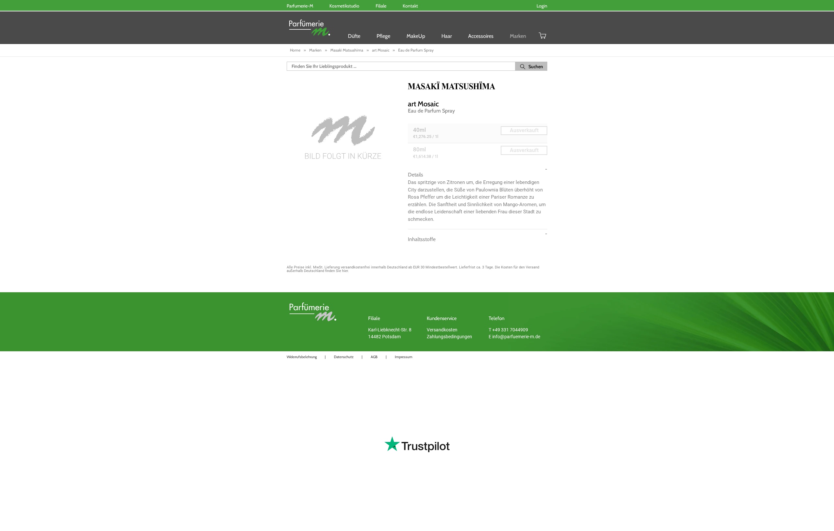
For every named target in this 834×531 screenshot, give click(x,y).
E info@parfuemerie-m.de (514, 336)
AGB (374, 357)
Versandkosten (442, 329)
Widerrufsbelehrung (302, 357)
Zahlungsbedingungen (449, 336)
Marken (518, 36)
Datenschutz (343, 357)
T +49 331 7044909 (508, 329)
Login (542, 6)
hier (345, 271)
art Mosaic (423, 103)
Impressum (403, 357)
